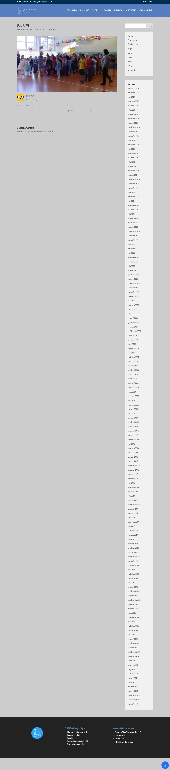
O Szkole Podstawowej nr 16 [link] (77, 732)
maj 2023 (131, 253)
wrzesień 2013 (133, 699)
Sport (130, 61)
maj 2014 (131, 669)
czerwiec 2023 (133, 248)
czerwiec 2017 (133, 522)
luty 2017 (131, 539)
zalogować (29, 131)
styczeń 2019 (133, 457)
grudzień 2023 (133, 222)
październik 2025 (134, 127)
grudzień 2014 (133, 643)
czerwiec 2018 (133, 478)
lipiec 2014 (132, 660)
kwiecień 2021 (133, 357)
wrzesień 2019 (133, 431)
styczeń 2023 (133, 270)
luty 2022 (131, 313)
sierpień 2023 (133, 240)
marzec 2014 (133, 678)
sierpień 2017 (133, 513)
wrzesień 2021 (133, 335)
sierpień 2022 (133, 292)
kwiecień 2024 (133, 205)
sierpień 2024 (133, 188)
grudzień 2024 (133, 170)
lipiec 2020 (132, 392)
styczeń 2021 (133, 365)
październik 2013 (134, 695)
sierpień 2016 (133, 561)
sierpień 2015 (133, 608)
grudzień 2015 (133, 591)
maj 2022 (131, 300)
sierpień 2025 (133, 136)
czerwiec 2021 (133, 348)
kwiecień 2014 (133, 673)
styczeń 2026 (133, 114)
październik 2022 (134, 283)
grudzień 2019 (133, 422)
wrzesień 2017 (133, 509)
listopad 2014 (133, 647)
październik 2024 (134, 179)
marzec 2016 (133, 578)
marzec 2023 (133, 261)
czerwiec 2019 (133, 439)
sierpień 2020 (133, 387)
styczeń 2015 (133, 639)
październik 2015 (134, 600)
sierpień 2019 (133, 435)
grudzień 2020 (133, 370)
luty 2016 (131, 582)
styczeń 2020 (133, 418)
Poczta (144, 2)
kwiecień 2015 (133, 626)
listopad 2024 (133, 175)
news (130, 57)
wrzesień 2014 (133, 656)
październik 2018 (134, 465)
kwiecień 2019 (133, 448)
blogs (130, 48)
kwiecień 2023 (133, 257)
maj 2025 (131, 149)
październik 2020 (134, 378)
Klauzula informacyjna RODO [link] (77, 741)
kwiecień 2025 (133, 153)
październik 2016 (134, 556)
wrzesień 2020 (133, 383)
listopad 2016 (133, 552)
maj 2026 (131, 97)
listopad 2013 (133, 691)
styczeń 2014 (133, 686)
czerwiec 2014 (133, 665)
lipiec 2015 (132, 613)
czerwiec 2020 (133, 396)
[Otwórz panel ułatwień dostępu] (165, 765)
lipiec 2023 (132, 244)
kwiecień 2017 (133, 530)
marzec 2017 (133, 535)
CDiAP (151, 2)
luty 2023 (131, 266)
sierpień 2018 (133, 474)
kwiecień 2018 (133, 487)
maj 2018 (131, 483)
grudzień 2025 (133, 118)
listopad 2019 (133, 426)
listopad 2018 (133, 461)
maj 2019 (131, 444)
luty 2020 (131, 413)
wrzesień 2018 (133, 470)
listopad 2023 (133, 227)
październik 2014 (134, 652)
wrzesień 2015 (133, 604)
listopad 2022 (133, 279)
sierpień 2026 (133, 88)
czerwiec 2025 (133, 144)
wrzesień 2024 (133, 183)
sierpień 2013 (133, 704)
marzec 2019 (133, 452)
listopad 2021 (133, 327)
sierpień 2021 (133, 340)
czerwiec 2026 (133, 92)
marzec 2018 (133, 491)
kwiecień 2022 (133, 305)
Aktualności (132, 40)
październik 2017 (134, 504)
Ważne (130, 66)
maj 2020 (131, 400)
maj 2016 (131, 569)
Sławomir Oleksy (28, 30)
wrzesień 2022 (133, 287)
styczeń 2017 (133, 543)
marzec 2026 (133, 105)
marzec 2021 (133, 361)
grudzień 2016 (133, 548)
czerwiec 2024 (133, 196)
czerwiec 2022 (133, 296)
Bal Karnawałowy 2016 (30, 105)
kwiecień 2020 (133, 405)
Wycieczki (132, 70)
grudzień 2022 (133, 274)
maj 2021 (131, 352)
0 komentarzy (51, 30)
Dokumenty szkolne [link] (74, 735)
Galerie (130, 53)
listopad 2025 (133, 123)
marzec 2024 (133, 209)
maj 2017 (131, 526)
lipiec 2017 (132, 517)
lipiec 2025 (132, 140)
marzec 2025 (133, 157)
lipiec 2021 (132, 344)
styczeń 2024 (133, 218)
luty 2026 (131, 110)
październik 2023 (134, 231)
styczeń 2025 (133, 166)
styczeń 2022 (133, 318)
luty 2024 (131, 214)
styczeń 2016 (133, 587)
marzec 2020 (133, 409)
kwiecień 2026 (133, 101)
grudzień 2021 (133, 322)
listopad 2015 (133, 595)
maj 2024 (131, 201)
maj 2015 (131, 621)
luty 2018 (131, 496)
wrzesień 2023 (133, 235)
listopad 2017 (133, 500)
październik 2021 (134, 331)
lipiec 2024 (132, 192)
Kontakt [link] (70, 738)
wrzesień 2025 (133, 131)
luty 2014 (131, 682)
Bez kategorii (133, 44)
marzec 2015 (133, 630)
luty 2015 (131, 634)
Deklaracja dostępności (75, 744)
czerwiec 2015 (133, 617)
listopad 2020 (133, 374)
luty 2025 (131, 162)
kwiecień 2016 (133, 574)
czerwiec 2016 (133, 565)
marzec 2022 (133, 309)
